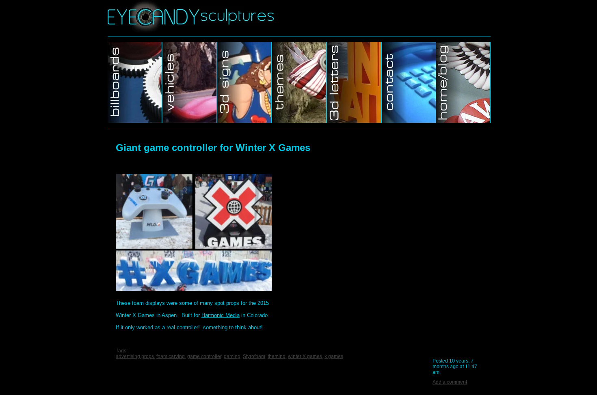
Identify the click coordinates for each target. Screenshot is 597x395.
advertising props (135, 356)
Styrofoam (254, 356)
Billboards (135, 82)
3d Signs (244, 82)
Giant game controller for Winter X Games (213, 147)
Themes (299, 82)
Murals (354, 82)
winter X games (305, 356)
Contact (409, 82)
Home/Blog (463, 82)
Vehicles (189, 82)
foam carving (170, 356)
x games (333, 356)
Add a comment (450, 382)
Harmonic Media (220, 315)
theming (277, 356)
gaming (232, 356)
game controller (204, 356)
